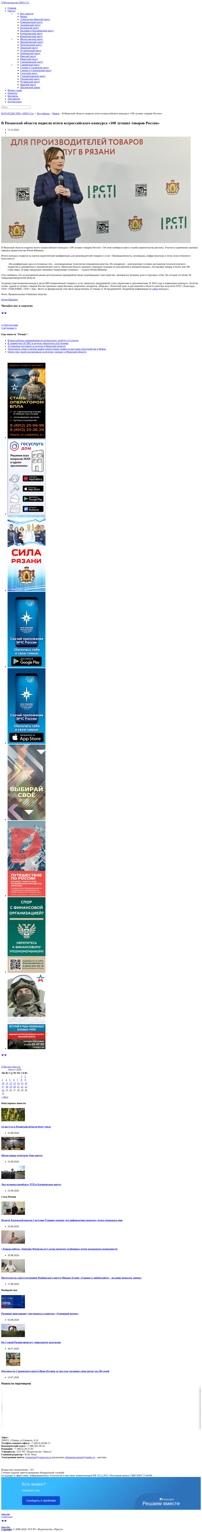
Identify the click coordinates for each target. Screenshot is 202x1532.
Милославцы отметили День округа (21, 1155)
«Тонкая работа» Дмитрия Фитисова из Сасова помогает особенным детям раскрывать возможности (59, 1249)
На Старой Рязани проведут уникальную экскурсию (31, 1342)
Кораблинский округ (31, 36)
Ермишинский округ (31, 22)
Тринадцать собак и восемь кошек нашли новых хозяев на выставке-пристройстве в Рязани (57, 349)
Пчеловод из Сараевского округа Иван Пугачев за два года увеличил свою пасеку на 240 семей (55, 1371)
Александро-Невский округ (35, 19)
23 (26, 1086)
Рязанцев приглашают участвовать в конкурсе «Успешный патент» (40, 1313)
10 (3, 1083)
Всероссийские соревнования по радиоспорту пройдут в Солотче (43, 340)
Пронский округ (29, 47)
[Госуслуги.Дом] (26, 514)
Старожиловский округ (33, 76)
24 (3, 1090)
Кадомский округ (29, 27)
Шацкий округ (28, 84)
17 (3, 1086)
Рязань (23, 16)
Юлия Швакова (9, 299)
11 (7, 1083)
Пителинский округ (31, 45)
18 (7, 1086)
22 (22, 1086)
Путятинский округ (31, 50)
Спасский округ (29, 73)
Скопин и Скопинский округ (36, 70)
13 (14, 1083)
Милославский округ (31, 39)
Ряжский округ (28, 56)
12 (10, 1083)
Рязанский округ (29, 59)
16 (26, 1083)
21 (18, 1086)
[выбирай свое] (26, 819)
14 (18, 1083)
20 (14, 1086)
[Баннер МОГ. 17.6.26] (26, 1048)
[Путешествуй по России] (26, 895)
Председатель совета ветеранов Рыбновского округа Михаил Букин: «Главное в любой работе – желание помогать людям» (71, 1277)
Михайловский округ (31, 42)
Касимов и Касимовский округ (37, 30)
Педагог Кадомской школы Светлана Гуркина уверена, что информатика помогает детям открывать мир (61, 1220)
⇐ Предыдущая (9, 325)
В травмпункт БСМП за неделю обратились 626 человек (38, 343)
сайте (155, 289)
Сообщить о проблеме (41, 1500)
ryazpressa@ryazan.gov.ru (38, 1457)
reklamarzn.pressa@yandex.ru (80, 1457)
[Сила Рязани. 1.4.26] (26, 590)
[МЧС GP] (26, 666)
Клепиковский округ (31, 33)
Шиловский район (30, 87)
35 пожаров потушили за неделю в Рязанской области (36, 346)
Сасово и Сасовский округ (34, 67)
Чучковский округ (30, 81)
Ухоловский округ (30, 79)
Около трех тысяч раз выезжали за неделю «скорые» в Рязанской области (47, 351)
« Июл (4, 1097)
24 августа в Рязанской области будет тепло (26, 1126)
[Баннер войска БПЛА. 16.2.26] (26, 437)
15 (22, 1083)
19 (10, 1086)
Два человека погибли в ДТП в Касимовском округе (31, 1184)
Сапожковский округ (31, 62)
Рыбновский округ (30, 53)
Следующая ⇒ (9, 328)
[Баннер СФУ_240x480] (26, 972)
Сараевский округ (30, 64)
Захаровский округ (30, 25)
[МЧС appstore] (26, 743)
